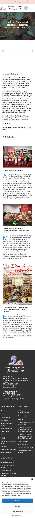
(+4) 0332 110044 (13, 384)
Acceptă (17, 501)
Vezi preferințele (17, 511)
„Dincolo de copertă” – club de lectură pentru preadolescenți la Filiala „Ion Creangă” (16, 309)
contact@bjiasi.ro (13, 386)
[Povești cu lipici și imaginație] (17, 157)
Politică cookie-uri (16, 515)
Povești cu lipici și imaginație (13, 170)
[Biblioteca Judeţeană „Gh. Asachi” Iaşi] (11, 6)
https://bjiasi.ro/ (11, 388)
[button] (32, 479)
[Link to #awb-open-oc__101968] (26, 8)
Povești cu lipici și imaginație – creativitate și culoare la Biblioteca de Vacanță (16, 230)
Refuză (17, 506)
